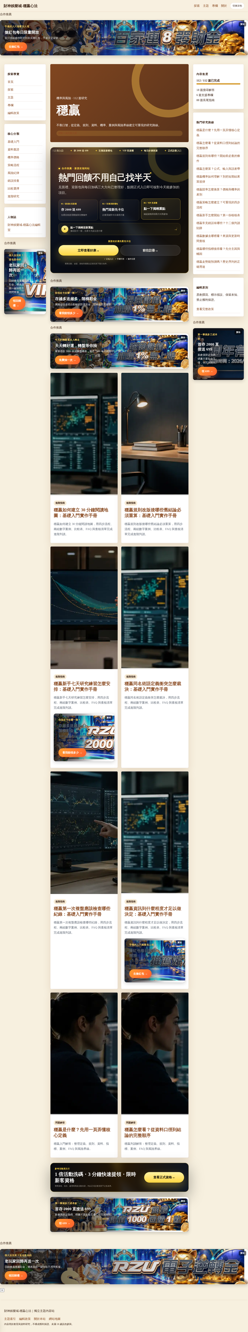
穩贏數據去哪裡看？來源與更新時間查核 (218, 238)
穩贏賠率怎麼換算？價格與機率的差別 (218, 192)
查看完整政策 (205, 309)
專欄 (215, 5)
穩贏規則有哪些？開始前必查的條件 (218, 158)
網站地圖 (54, 1318)
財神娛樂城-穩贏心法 (21, 6)
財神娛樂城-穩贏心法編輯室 (24, 227)
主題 (206, 5)
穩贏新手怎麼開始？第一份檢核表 (218, 215)
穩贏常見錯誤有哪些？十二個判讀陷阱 (218, 225)
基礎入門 (13, 141)
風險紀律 (13, 172)
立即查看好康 (88, 250)
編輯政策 (13, 113)
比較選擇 (13, 188)
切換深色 (237, 5)
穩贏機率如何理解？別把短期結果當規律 (218, 179)
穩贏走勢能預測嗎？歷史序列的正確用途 (218, 264)
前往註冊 (150, 250)
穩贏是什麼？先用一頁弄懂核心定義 (218, 133)
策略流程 (13, 164)
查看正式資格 (164, 1177)
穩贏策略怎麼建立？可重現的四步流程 (218, 205)
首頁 (10, 81)
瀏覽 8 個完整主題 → (69, 133)
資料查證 (13, 149)
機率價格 (13, 157)
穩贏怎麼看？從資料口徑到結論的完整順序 (218, 145)
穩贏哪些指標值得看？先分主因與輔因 (218, 251)
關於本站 (40, 1318)
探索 (197, 5)
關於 (224, 5)
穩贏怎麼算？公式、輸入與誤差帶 (218, 168)
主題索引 (10, 1318)
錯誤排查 (13, 180)
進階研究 (13, 196)
